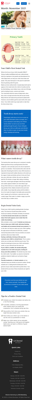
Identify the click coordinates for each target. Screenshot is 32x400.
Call (18, 3)
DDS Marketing (22, 394)
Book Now (24, 3)
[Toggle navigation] (29, 3)
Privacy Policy (17, 353)
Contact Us (17, 351)
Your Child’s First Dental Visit (13, 28)
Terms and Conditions (17, 356)
